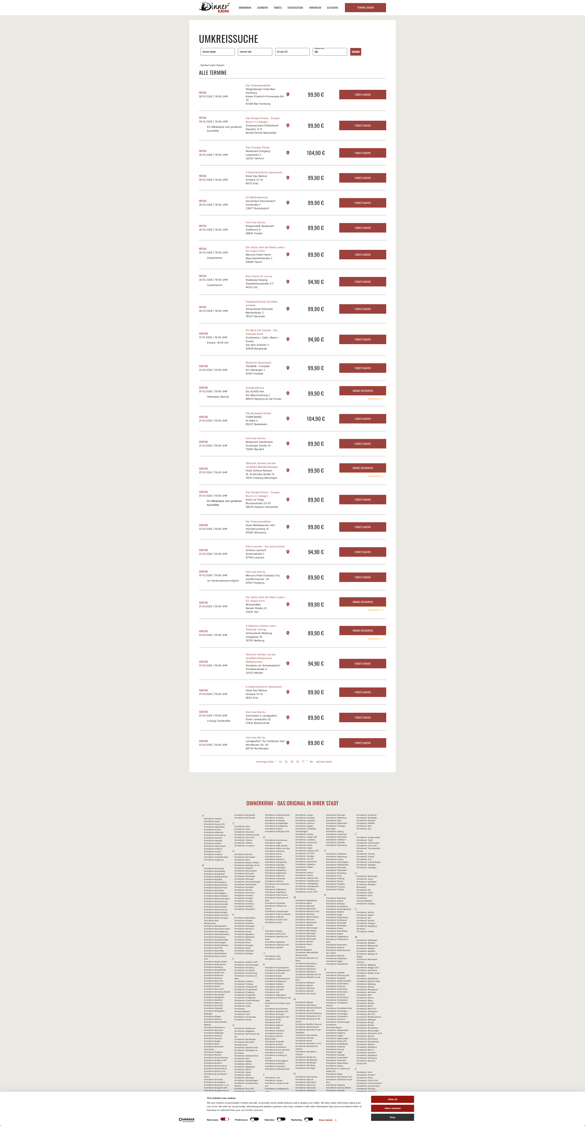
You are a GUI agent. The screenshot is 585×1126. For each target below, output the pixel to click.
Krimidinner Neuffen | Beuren (309, 1024)
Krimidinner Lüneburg (305, 889)
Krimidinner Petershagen (337, 862)
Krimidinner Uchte (365, 879)
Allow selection (393, 1108)
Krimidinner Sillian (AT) (336, 1041)
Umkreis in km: (319, 48)
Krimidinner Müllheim (305, 983)
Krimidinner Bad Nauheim (215, 926)
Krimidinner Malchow (305, 906)
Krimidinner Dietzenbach (245, 871)
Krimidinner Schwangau (337, 1014)
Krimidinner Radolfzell (336, 898)
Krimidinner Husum (273, 922)
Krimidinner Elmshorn (244, 929)
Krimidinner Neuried (305, 1038)
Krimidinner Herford (274, 881)
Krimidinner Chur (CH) (244, 837)
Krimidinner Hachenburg (276, 840)
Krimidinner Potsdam (335, 884)
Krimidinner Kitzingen (274, 1014)
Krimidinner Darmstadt (244, 857)
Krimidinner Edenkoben (244, 918)
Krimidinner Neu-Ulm (305, 1010)
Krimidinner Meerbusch (306, 922)
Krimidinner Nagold (304, 1002)
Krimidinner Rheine (334, 928)
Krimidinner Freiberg (243, 981)
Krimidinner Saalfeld (335, 972)
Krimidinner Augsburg (213, 860)
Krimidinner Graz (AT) (244, 1088)
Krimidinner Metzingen (306, 939)
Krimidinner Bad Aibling (214, 871)
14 (286, 761)
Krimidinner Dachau (243, 854)
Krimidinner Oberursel (305, 1085)
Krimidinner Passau (335, 859)
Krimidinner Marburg (305, 914)
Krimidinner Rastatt (335, 901)
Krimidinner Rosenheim (336, 945)
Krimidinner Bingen (212, 1016)
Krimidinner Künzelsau (275, 1066)
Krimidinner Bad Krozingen (216, 918)
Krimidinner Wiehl (365, 1006)
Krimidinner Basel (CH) (214, 972)
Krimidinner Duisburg (244, 903)
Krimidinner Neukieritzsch (307, 1027)
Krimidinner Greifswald (244, 1091)
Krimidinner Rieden (334, 934)
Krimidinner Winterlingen (368, 1030)
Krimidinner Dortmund (244, 893)
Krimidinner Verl (364, 918)
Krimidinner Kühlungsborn (276, 1061)
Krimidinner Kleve (273, 1020)
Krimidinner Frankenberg (245, 973)
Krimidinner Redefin (335, 912)
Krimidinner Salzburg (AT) (337, 975)
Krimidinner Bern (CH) (214, 989)
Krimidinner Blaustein (213, 1030)
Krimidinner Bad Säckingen (216, 940)
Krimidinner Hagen (273, 843)
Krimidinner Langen (304, 815)
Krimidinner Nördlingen (306, 1062)
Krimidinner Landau (274, 1080)
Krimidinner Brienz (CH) (214, 1071)
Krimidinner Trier (364, 859)
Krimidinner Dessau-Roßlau (246, 862)
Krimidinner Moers (304, 944)
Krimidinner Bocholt (213, 1035)
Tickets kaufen (362, 94)
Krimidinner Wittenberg (367, 1039)
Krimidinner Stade (334, 1074)
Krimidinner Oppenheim (336, 823)
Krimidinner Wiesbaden (367, 1011)
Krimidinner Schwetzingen (338, 1022)
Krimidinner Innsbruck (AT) (277, 945)
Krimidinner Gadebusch (244, 1028)
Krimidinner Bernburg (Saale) (217, 992)
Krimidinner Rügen (334, 961)
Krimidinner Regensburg (337, 917)
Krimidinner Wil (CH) (366, 1014)
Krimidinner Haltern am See (277, 848)
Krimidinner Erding (242, 940)
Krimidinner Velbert (365, 915)
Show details (326, 1120)
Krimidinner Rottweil (335, 956)
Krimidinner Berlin (212, 986)
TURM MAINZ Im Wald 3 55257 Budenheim (256, 420)
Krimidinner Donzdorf (244, 887)
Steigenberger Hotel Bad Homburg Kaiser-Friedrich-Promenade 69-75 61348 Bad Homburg (265, 96)
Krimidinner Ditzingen (244, 879)
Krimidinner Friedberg (244, 992)
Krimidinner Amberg (213, 849)
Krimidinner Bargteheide (215, 970)
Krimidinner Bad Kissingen (215, 912)
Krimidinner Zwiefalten (367, 1091)
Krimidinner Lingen (304, 848)
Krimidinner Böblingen (214, 1033)
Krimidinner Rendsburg (336, 920)
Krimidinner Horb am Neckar (278, 914)
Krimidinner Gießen (243, 1061)
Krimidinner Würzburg (367, 1058)
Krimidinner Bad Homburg (215, 909)
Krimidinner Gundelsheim (276, 826)
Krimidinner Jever (273, 959)
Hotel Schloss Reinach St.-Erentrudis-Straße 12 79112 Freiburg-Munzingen (261, 474)
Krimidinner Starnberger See (339, 1077)
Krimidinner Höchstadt (275, 903)
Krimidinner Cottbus (243, 843)
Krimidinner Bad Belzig (214, 874)
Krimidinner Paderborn (336, 854)
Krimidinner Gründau (274, 818)
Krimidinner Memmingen (307, 928)
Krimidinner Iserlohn (274, 947)
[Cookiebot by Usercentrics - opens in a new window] (186, 1120)
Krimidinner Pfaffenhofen (337, 865)
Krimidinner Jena (272, 956)
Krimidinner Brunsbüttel (214, 1082)
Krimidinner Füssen (243, 1020)
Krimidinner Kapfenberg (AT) (278, 970)
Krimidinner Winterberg (367, 1028)
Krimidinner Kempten (274, 989)
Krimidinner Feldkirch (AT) (246, 962)
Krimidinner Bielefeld (213, 1008)
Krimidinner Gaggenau (244, 1031)
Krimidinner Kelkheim (274, 987)
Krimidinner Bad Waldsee (215, 953)
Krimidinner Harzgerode (276, 862)
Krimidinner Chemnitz (244, 832)
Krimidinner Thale (365, 840)
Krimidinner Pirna (334, 876)
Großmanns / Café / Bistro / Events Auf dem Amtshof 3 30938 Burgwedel (262, 343)
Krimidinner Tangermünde (368, 837)
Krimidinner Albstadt (213, 840)
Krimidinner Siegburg (335, 1033)
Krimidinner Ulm (364, 890)
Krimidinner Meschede (306, 936)
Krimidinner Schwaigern (337, 1011)
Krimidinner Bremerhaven (215, 1066)
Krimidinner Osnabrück (336, 834)
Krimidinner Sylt (364, 829)
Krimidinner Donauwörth (245, 884)
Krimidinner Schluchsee (336, 992)
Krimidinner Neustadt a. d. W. (308, 1043)
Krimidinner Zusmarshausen (369, 1083)
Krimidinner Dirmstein (244, 873)
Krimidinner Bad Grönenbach (217, 898)
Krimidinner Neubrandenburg (309, 1013)
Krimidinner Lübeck (304, 872)
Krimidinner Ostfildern (336, 840)
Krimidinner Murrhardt (306, 993)
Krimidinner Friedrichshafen (246, 1000)
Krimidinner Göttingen (244, 1078)
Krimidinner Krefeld (274, 1044)
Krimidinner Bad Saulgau (215, 942)
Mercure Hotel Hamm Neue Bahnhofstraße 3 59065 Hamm (259, 258)
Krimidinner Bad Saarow (215, 937)
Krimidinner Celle (242, 829)
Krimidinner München (305, 988)
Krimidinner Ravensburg (337, 906)
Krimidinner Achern (212, 829)
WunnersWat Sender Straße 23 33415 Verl (256, 608)
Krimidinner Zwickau (366, 1088)
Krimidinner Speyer (335, 1066)
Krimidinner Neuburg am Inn (308, 1016)
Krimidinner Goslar (242, 1072)
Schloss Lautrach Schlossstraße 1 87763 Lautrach (256, 554)
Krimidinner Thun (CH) (367, 845)
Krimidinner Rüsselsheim (337, 964)
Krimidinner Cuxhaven (244, 845)
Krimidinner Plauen (334, 881)
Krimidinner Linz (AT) (305, 853)
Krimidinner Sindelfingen (337, 1044)
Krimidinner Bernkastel (214, 994)
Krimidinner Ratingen (335, 903)
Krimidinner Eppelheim (244, 937)
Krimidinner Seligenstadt (337, 1030)
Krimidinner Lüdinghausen (307, 881)
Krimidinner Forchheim (244, 970)
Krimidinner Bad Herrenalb (216, 904)
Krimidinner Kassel (273, 976)
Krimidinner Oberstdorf (306, 1082)
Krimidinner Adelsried (213, 832)
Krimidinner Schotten (335, 994)
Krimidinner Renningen (336, 923)
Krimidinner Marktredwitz (307, 917)
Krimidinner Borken (212, 1055)
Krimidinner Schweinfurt (337, 1016)
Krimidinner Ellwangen (244, 926)
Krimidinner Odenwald (306, 1088)
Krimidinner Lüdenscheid (307, 878)
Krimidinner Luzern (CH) (306, 892)
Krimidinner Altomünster (215, 846)
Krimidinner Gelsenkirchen (246, 1056)
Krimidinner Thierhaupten (368, 843)
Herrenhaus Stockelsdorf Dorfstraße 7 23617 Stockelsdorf (260, 204)
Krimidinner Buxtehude (244, 818)
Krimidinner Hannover (275, 859)
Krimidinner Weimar (365, 987)
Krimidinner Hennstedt (275, 878)
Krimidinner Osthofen (335, 842)
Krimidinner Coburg (243, 840)
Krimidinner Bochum (213, 1038)
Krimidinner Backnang (214, 868)
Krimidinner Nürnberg (305, 1065)
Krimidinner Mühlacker (306, 972)
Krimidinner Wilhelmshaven (369, 1017)
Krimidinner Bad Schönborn (216, 945)
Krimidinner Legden (304, 826)
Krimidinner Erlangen (243, 945)
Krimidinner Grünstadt (275, 820)
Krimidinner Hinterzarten (276, 895)
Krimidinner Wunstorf (366, 1052)
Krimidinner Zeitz (364, 1072)
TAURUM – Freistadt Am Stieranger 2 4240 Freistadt (258, 370)
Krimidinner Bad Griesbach (216, 896)
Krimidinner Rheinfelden (337, 931)
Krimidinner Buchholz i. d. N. (216, 1085)
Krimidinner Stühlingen (367, 818)
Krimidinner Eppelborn (244, 934)
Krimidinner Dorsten (243, 890)
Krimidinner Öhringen (335, 815)
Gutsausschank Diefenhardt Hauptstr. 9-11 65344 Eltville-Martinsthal (262, 129)
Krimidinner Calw (242, 826)
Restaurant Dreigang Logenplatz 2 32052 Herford (258, 155)
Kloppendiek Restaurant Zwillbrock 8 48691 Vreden (260, 229)
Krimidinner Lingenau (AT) (307, 850)
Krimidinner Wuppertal (367, 1055)
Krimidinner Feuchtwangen (246, 965)
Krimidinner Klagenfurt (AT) (277, 1017)
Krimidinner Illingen (273, 931)
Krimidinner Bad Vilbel (214, 951)
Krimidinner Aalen (212, 821)
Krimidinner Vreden (365, 931)
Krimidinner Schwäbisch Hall (339, 1008)
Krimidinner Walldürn (366, 951)
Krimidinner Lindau (304, 845)
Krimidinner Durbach (243, 906)
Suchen (356, 52)
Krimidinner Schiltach (336, 986)
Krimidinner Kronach (274, 1052)
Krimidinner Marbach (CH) (307, 911)
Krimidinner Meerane (305, 919)
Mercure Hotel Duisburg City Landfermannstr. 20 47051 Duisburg (263, 579)
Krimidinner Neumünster (306, 1035)
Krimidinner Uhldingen (367, 882)
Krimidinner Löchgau (305, 856)
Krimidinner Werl (364, 995)
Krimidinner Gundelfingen (276, 823)
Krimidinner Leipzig (304, 834)
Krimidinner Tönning (366, 854)
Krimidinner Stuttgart (366, 820)
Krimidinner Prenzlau (335, 887)
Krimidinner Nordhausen (306, 1060)
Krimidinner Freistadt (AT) (245, 987)
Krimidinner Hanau (273, 856)
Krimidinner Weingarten (367, 989)
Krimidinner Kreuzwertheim (277, 1050)
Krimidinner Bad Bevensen (216, 877)
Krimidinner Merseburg (306, 930)
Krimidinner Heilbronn (275, 876)
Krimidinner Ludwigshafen (307, 886)
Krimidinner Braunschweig (216, 1057)
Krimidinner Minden (304, 941)
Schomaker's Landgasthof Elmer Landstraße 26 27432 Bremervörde (261, 719)
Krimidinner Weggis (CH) (368, 967)
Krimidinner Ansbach (213, 854)
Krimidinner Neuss (304, 1041)
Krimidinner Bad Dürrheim (215, 887)
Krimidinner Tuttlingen (366, 867)
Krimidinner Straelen (335, 1090)
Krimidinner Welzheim (366, 992)
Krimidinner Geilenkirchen (246, 1047)
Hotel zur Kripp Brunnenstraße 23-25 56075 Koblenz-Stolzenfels (262, 503)
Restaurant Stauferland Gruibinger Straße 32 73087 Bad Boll (259, 445)
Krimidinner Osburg (335, 831)
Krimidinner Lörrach (305, 859)
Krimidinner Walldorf (366, 948)
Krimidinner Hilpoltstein (275, 892)
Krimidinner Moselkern (306, 969)
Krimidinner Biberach (213, 1003)
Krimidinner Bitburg (213, 1019)
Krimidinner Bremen (213, 1063)
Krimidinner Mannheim (306, 908)
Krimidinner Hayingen (275, 865)
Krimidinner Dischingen (244, 876)
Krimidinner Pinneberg (336, 873)
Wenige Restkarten (363, 391)
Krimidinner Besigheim (214, 997)
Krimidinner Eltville (242, 931)
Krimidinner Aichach (213, 838)
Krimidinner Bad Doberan (215, 882)
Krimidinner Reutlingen (336, 925)
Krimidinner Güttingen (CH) (277, 831)
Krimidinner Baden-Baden (215, 961)
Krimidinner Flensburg (244, 967)
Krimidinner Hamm (273, 854)
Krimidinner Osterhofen (336, 837)
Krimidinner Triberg (365, 856)
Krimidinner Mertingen (306, 933)
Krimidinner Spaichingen (337, 1063)
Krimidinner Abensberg (214, 827)
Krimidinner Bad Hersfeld (215, 907)
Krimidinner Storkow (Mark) (338, 1088)
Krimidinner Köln (272, 1028)
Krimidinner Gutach (273, 829)
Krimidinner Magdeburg (306, 900)
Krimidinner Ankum (212, 851)
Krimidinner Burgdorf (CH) (215, 1088)
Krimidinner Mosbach (305, 966)
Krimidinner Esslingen (244, 951)
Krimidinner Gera (242, 1058)
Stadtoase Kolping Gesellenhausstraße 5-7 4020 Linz (260, 283)
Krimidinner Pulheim (335, 889)
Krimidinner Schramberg (337, 997)
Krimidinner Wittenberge (368, 1041)
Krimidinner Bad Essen (214, 890)
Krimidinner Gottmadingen (246, 1080)
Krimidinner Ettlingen (243, 953)
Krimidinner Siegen (334, 1035)
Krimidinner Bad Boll (213, 879)
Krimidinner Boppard (213, 1052)
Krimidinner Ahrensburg (214, 835)
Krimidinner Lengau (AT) (306, 837)
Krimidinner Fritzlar (243, 1003)
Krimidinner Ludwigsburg (307, 883)
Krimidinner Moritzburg (306, 963)
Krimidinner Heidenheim (276, 873)
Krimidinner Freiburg (243, 984)
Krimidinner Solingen (335, 1055)
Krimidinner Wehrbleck (367, 970)
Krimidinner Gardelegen (245, 1039)
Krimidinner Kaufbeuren (275, 981)
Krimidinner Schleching (336, 989)
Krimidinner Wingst (365, 1022)
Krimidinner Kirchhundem (276, 1009)
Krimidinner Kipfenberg (275, 995)
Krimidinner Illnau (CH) (275, 934)
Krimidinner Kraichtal (274, 1041)
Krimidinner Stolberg (335, 1085)
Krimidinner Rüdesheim (336, 958)
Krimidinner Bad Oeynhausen (217, 929)
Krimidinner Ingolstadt (275, 942)
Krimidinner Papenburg (336, 856)
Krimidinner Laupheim (305, 820)
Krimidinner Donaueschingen (247, 882)
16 (297, 761)
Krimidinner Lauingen (305, 818)
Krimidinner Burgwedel (244, 815)
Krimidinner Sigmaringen (337, 1038)
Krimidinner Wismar (365, 1036)
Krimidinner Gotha (242, 1075)
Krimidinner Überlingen (367, 876)
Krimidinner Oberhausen (306, 1077)
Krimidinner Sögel (334, 1052)
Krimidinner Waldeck (366, 943)
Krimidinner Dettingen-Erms (247, 865)
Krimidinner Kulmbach (275, 1063)
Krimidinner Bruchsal (213, 1079)
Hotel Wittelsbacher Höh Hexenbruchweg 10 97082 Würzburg (260, 529)
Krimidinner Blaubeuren (214, 1027)
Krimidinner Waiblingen (367, 940)
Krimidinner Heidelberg (275, 870)
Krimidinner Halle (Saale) (276, 845)
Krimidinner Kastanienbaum (277, 978)
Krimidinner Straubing (366, 815)
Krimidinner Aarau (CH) (214, 824)
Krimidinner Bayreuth (213, 981)
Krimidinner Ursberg (366, 903)
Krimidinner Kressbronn (275, 1047)
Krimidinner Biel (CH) (213, 1005)
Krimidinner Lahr (272, 1078)
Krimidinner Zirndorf (366, 1075)
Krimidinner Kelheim (274, 984)
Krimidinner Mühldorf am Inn (308, 974)
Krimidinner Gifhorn (243, 1064)
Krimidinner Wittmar (366, 1044)
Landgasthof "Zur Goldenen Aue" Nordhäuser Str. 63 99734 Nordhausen (265, 745)
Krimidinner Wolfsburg (367, 1047)
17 (303, 761)
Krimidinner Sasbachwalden (338, 981)
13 (280, 761)
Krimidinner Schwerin (336, 1019)
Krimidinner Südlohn (366, 823)
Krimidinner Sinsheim (335, 1046)
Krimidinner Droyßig (243, 901)
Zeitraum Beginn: (209, 51)
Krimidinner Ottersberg (336, 845)
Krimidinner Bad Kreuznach (216, 915)
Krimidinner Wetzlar (366, 1003)
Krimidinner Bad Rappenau (216, 931)
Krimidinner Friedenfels (244, 995)
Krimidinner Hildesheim (275, 889)
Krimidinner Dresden (243, 898)
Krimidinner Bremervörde (215, 1068)
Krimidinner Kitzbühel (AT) (277, 1011)
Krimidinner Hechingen (275, 867)
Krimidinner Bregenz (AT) (215, 1060)
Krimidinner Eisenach (244, 923)
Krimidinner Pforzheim (336, 867)
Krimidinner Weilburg (366, 984)
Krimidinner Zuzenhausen (368, 1086)
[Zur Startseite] (214, 11)
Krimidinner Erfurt (242, 942)
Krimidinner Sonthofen (336, 1060)
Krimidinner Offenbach (306, 1090)
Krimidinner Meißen (304, 925)
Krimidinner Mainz (304, 903)
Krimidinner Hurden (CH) (276, 919)
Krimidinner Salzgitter (336, 978)
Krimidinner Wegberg (366, 965)
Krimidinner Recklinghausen (338, 909)
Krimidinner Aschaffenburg (216, 857)
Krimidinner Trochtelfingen (369, 862)
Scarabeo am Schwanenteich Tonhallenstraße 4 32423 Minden (263, 669)
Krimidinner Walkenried (367, 946)
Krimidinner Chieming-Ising (246, 834)
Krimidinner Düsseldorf (244, 909)
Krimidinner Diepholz (243, 868)
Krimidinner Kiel (272, 992)
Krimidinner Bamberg (213, 967)
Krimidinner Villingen (366, 923)
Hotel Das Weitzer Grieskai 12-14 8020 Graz (256, 179)
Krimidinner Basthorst (213, 975)
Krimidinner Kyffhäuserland (277, 1069)
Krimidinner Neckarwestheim (309, 1008)
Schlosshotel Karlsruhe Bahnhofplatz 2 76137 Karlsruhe (259, 312)
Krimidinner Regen (334, 914)
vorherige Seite (265, 761)
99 (311, 761)
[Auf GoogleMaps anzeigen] (287, 94)
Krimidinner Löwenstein (306, 861)
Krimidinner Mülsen (304, 985)
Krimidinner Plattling (335, 878)
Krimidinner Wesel (365, 1000)
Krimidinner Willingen (366, 1020)
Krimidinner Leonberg (305, 840)
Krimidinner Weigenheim (368, 978)
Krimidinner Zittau (365, 1078)
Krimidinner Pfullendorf (336, 870)
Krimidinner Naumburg (306, 1005)
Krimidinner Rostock (335, 947)
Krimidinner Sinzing (335, 1049)
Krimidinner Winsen (365, 1025)
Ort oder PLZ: (282, 51)
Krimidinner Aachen (213, 819)
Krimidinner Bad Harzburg (215, 901)
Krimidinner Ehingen (243, 920)
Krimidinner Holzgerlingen (277, 911)
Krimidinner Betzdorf (213, 1000)
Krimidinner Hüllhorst (274, 917)
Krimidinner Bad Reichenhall (216, 934)
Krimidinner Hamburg (274, 851)
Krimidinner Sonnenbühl (337, 1057)
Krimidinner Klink (272, 1022)
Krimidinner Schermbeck (337, 983)
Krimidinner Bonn (212, 1044)
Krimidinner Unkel (365, 893)
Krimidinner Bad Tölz (213, 948)
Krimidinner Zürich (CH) (367, 1080)
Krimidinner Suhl (364, 826)
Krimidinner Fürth (242, 1014)
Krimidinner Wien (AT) (366, 1009)
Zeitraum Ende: (246, 51)
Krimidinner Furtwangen (245, 1017)
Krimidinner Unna (364, 895)
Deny (392, 1117)
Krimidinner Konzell (274, 1033)
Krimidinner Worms (365, 1050)
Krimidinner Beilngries (214, 983)
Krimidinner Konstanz (274, 1030)
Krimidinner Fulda (242, 1006)
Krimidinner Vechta (365, 912)
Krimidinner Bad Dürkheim (216, 885)
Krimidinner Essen (242, 948)
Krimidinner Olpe (333, 820)
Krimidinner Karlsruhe (275, 973)
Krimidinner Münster (305, 991)
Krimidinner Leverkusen (306, 842)
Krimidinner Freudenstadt (245, 989)
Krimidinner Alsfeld (212, 843)
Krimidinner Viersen (365, 920)
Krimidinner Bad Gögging (215, 893)
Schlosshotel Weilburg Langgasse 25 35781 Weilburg (259, 637)
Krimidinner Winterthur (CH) (369, 1033)
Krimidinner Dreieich (243, 895)
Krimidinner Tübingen (366, 865)
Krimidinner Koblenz (274, 1025)
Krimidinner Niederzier (306, 1057)
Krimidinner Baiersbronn (215, 964)
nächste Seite (324, 761)
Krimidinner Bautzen (213, 978)
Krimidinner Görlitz (243, 1069)
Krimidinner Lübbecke (305, 864)
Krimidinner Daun (242, 860)
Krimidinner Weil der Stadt (368, 981)
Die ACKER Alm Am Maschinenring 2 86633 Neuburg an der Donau (264, 395)
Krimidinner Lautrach (305, 823)
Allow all (392, 1099)
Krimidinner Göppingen (244, 1067)
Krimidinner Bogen (212, 1041)
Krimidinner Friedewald (244, 998)
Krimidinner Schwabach (337, 1000)
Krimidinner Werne (365, 998)
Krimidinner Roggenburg (337, 936)
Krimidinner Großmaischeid (277, 815)
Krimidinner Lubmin (304, 875)
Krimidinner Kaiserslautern (277, 967)
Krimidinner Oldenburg (336, 818)
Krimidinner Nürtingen (305, 1068)
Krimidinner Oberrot (305, 1079)
